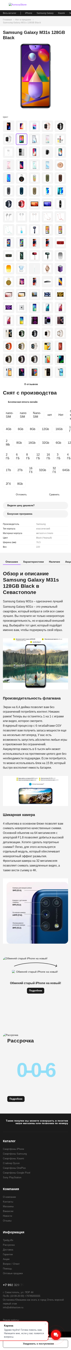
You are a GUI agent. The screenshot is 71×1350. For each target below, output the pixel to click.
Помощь (7, 1268)
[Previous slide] (6, 76)
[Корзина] (66, 5)
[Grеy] (34, 294)
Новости (7, 1216)
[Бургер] (5, 5)
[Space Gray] (60, 126)
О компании (9, 1197)
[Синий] (47, 165)
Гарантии (8, 1254)
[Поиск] (60, 5)
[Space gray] (34, 152)
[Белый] (47, 139)
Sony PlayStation (12, 1177)
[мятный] (47, 307)
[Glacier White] (8, 372)
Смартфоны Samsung (15, 1153)
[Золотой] (21, 126)
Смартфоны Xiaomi (13, 1158)
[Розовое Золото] (34, 217)
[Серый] (8, 178)
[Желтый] (8, 268)
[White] (21, 152)
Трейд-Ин (8, 1240)
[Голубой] (34, 268)
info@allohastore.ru (13, 1307)
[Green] (47, 178)
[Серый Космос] (21, 165)
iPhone (28, 13)
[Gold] (47, 126)
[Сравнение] (46, 5)
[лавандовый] (60, 307)
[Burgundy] (60, 320)
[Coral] (60, 346)
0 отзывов (31, 384)
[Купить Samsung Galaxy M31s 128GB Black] (35, 76)
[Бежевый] (60, 165)
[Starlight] (60, 294)
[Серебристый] (34, 126)
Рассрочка (9, 1245)
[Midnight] (47, 294)
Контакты (8, 1201)
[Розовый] (8, 165)
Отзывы (7, 1220)
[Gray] (47, 204)
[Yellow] (8, 281)
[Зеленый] (8, 230)
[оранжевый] (60, 217)
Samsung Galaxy (45, 13)
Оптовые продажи (13, 1273)
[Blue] (21, 191)
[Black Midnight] (21, 372)
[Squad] (8, 255)
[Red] (21, 204)
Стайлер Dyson (11, 1163)
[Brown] (60, 178)
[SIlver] (21, 307)
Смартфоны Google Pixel (16, 1172)
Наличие (54, 561)
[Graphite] (21, 294)
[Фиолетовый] (47, 191)
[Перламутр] (34, 165)
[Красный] (8, 126)
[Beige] (34, 191)
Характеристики (33, 561)
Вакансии (8, 1211)
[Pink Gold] (21, 281)
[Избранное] (53, 5)
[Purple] (60, 268)
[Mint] (47, 359)
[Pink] (47, 268)
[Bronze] (60, 281)
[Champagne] (60, 359)
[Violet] (8, 242)
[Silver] (8, 139)
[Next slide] (64, 76)
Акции (6, 1259)
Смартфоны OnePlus (14, 1168)
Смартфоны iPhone (13, 1149)
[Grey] (8, 191)
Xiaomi (61, 13)
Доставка (8, 1249)
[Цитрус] (21, 320)
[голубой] (21, 230)
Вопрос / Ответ (11, 1263)
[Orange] (8, 320)
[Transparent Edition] (21, 255)
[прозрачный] (21, 268)
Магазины (8, 1206)
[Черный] (34, 139)
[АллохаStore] (22, 5)
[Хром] (21, 217)
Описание (11, 561)
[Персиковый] (34, 281)
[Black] (21, 139)
